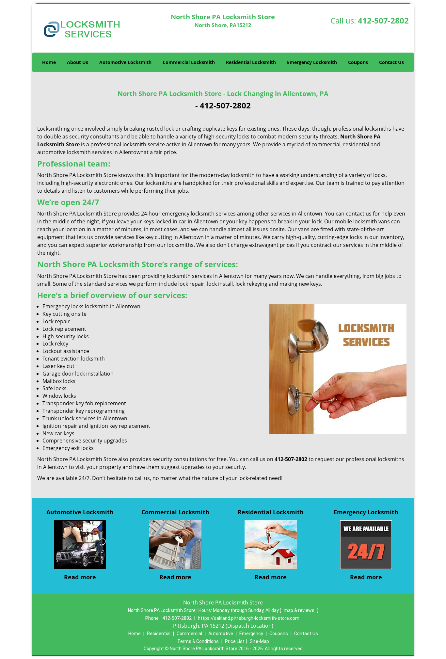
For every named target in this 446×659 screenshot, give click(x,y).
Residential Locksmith (251, 62)
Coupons (358, 62)
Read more (80, 577)
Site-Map (259, 641)
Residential (158, 633)
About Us (77, 62)
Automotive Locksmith (125, 62)
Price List (235, 641)
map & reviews (299, 610)
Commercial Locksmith (189, 62)
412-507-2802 (383, 20)
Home (49, 62)
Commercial (189, 633)
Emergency (251, 633)
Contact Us (391, 62)
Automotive (220, 633)
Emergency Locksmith (312, 62)
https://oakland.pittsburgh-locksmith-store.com (248, 618)
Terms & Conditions (198, 641)
